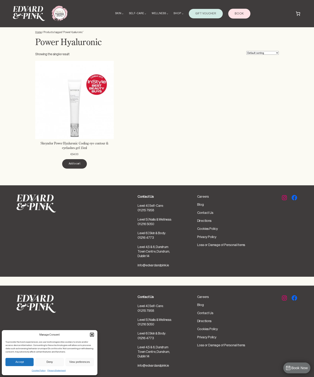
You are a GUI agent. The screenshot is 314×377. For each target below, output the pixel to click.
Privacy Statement (56, 370)
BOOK (239, 13)
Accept (19, 361)
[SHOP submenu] (182, 13)
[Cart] (298, 13)
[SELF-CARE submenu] (145, 13)
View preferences (79, 361)
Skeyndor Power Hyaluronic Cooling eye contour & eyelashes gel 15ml (74, 146)
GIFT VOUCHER (205, 13)
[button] (92, 334)
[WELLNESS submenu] (167, 13)
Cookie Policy (38, 370)
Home (38, 32)
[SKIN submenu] (122, 13)
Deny (50, 361)
